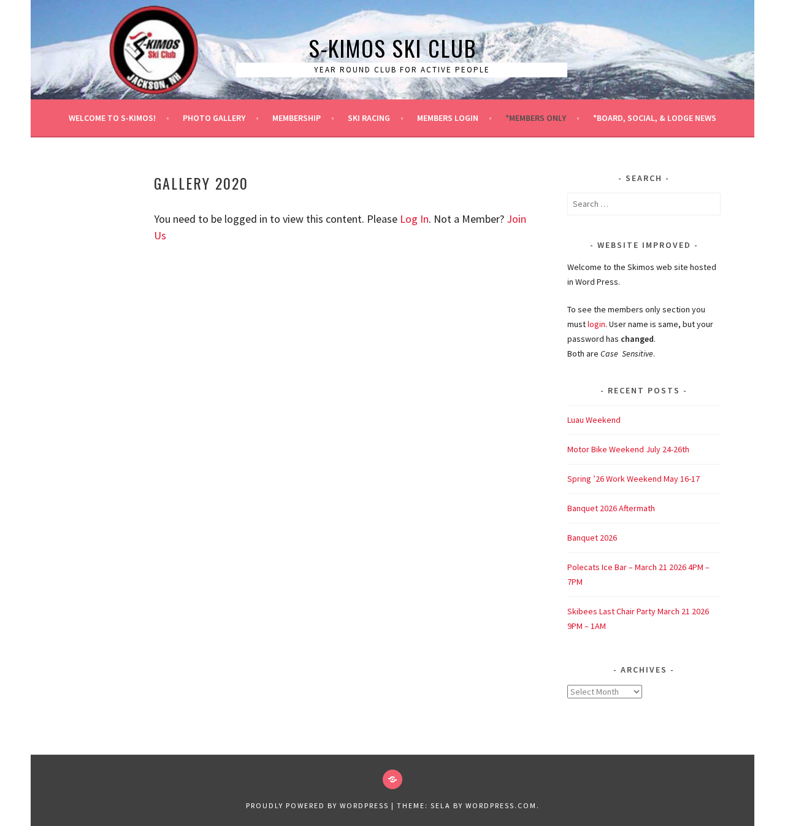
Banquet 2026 (592, 537)
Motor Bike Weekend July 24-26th (628, 449)
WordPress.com (501, 805)
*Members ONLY (535, 117)
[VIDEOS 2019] (392, 779)
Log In (414, 219)
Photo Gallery (214, 117)
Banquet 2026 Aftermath (611, 508)
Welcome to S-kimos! (112, 117)
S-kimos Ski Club (393, 47)
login (596, 324)
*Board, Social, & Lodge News (654, 117)
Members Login (447, 117)
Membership (296, 117)
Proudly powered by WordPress (317, 805)
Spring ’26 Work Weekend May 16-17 (633, 478)
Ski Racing (369, 117)
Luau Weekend (594, 419)
